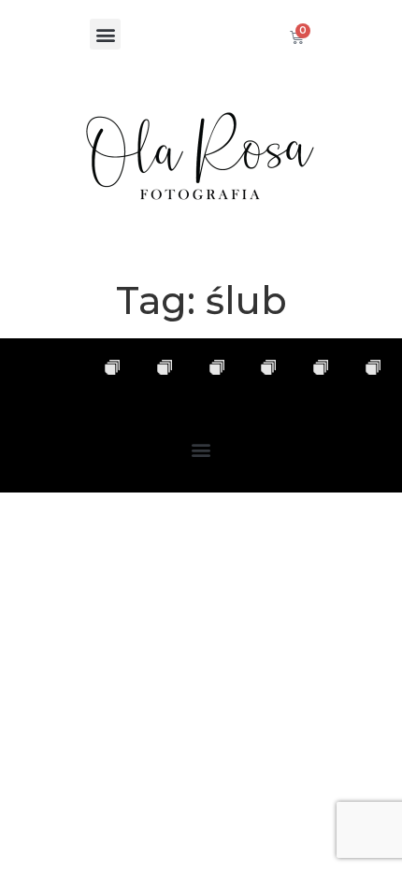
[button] (105, 34)
